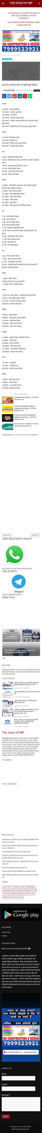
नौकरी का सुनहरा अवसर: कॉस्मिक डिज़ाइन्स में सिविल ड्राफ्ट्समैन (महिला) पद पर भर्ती (26, 684)
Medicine (6, 897)
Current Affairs (18, 887)
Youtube (4, 936)
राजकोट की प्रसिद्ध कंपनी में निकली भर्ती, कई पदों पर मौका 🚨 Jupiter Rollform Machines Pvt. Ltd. (26, 711)
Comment (37, 90)
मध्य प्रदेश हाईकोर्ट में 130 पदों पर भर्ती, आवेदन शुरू (27, 692)
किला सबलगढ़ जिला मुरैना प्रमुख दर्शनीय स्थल (14, 868)
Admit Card (7, 887)
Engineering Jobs (9, 890)
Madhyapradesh (17, 894)
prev (3, 658)
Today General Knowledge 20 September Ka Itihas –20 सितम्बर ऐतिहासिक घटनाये (25, 417)
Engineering (31, 887)
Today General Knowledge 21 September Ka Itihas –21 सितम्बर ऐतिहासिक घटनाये (25, 408)
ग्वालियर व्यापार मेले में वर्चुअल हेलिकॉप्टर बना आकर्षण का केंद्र (18, 871)
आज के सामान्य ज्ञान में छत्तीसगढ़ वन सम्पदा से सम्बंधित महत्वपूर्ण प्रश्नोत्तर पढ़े (26, 425)
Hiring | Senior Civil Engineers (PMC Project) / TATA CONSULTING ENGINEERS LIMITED (26, 721)
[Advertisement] (21, 512)
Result (13, 897)
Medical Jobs (29, 894)
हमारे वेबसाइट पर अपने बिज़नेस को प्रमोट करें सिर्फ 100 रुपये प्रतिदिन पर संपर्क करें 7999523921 (24, 15)
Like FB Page (6, 932)
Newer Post (6, 535)
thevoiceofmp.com (23, 1129)
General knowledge (7, 59)
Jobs (34, 890)
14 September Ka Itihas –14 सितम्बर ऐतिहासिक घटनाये (26, 398)
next (4, 658)
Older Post (35, 535)
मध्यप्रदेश (20, 897)
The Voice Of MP (21, 3)
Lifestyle (6, 894)
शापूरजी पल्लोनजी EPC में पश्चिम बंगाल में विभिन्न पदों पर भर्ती (25, 701)
